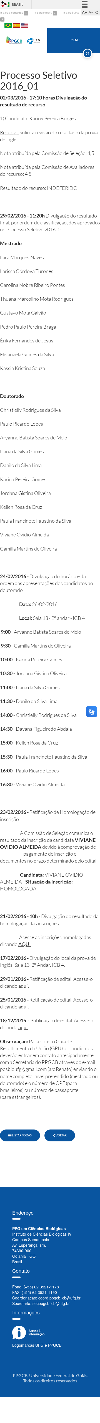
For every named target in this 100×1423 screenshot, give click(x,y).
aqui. (23, 986)
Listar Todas (21, 1135)
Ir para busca (71, 12)
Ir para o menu (43, 12)
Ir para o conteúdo (12, 12)
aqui (23, 1006)
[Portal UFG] (34, 40)
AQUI (24, 944)
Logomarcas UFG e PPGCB (36, 1345)
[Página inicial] (14, 40)
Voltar (61, 1135)
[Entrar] (4, 4)
